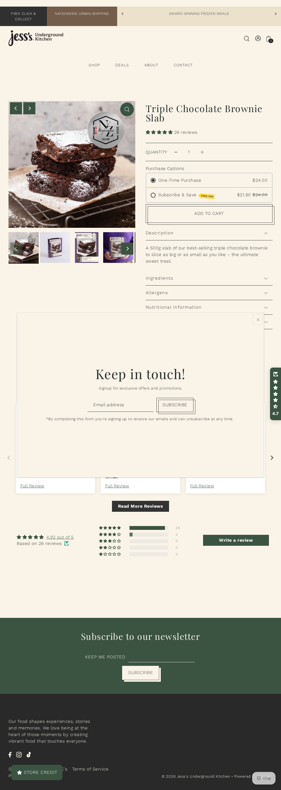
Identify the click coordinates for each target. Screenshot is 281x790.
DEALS (122, 65)
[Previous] (123, 14)
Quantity (156, 152)
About (151, 65)
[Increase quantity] (202, 152)
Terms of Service (90, 769)
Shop (94, 65)
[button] (160, 132)
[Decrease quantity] (175, 152)
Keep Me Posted (105, 657)
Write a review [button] (236, 540)
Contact (183, 65)
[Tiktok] (29, 754)
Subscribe (140, 672)
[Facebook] (10, 754)
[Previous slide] (8, 458)
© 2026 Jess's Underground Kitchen (196, 776)
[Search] (246, 38)
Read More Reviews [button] (140, 506)
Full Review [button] (32, 485)
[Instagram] (19, 754)
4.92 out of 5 (60, 537)
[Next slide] (272, 458)
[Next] (275, 14)
